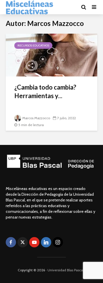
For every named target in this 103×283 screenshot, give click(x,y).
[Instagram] (58, 242)
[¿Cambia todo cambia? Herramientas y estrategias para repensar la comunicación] (51, 54)
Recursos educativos (33, 45)
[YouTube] (34, 242)
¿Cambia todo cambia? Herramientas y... (45, 91)
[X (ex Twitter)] (22, 242)
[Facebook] (11, 242)
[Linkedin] (46, 242)
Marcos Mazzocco (36, 118)
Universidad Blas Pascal (65, 270)
